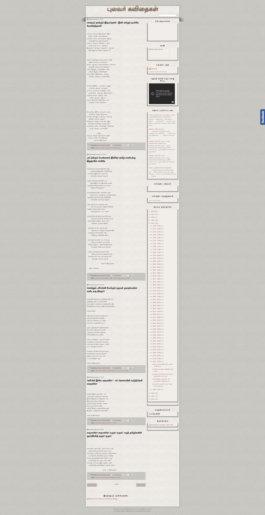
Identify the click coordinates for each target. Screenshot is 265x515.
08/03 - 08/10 (157, 285)
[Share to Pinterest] (133, 145)
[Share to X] (128, 145)
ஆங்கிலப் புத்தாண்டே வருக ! (157, 155)
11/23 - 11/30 (157, 240)
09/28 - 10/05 (157, 261)
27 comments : (117, 275)
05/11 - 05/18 (157, 311)
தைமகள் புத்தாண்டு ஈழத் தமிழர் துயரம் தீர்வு (107, 477)
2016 (152, 217)
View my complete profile (158, 71)
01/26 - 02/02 (157, 355)
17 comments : (117, 368)
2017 (152, 214)
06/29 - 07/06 (157, 296)
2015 (152, 220)
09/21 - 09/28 (157, 264)
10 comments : (117, 145)
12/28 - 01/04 (157, 226)
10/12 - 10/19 (157, 258)
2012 (152, 396)
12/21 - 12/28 (157, 229)
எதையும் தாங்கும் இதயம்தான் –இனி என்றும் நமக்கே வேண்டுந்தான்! (113, 24)
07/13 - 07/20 (157, 294)
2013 (152, 393)
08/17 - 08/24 (157, 279)
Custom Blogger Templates (145, 509)
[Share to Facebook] (130, 145)
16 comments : (117, 475)
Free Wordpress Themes (120, 511)
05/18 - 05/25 (157, 308)
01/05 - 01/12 (157, 389)
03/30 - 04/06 (157, 329)
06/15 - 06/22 (157, 299)
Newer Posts (92, 485)
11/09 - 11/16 (157, 246)
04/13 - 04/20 (157, 323)
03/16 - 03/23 (157, 335)
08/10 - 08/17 (157, 282)
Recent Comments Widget (154, 200)
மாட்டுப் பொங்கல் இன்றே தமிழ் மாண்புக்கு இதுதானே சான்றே (112, 278)
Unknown (154, 68)
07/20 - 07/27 (157, 291)
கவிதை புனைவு (100, 148)
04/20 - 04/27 (157, 320)
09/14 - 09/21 (157, 267)
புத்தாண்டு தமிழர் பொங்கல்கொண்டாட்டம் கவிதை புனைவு (111, 371)
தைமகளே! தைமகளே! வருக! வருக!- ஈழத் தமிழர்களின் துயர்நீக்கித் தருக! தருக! (114, 434)
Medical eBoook (130, 511)
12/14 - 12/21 (157, 232)
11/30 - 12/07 (157, 237)
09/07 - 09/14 (157, 270)
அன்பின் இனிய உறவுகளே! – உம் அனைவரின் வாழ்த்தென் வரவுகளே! (115, 382)
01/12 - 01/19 (157, 361)
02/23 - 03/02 (157, 344)
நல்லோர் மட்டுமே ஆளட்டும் (156, 129)
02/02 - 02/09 (157, 353)
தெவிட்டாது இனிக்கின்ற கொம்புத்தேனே (160, 168)
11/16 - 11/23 (157, 243)
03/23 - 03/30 (157, 332)
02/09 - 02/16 (157, 350)
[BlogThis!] (126, 145)
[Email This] (123, 145)
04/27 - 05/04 (157, 317)
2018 (152, 211)
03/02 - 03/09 (157, 341)
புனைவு (114, 423)
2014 (152, 223)
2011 (152, 399)
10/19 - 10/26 (157, 255)
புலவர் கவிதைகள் (127, 509)
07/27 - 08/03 (157, 288)
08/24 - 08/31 (157, 276)
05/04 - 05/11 (157, 314)
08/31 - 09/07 (157, 273)
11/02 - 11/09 (157, 249)
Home (117, 484)
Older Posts (141, 485)
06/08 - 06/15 (157, 302)
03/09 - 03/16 (157, 338)
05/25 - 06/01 (157, 305)
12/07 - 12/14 (157, 234)
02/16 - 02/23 (157, 347)
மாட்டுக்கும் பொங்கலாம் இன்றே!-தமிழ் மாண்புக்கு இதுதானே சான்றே (111, 159)
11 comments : (117, 420)
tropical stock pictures (145, 511)
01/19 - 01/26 (157, 358)
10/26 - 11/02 (157, 252)
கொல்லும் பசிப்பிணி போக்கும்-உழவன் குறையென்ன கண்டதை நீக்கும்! (112, 290)
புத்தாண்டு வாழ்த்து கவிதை (103, 423)
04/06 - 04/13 (157, 326)
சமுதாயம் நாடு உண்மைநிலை (113, 148)
